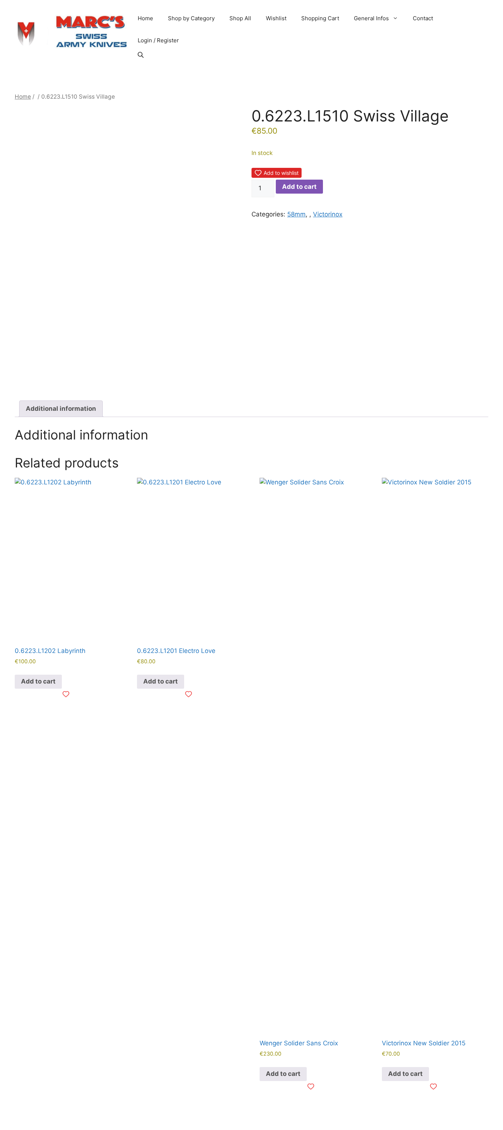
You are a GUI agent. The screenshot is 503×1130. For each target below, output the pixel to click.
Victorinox (327, 214)
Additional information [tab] (61, 408)
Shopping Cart (320, 18)
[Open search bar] (141, 55)
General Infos (371, 18)
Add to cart (299, 186)
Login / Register (158, 40)
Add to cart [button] (38, 681)
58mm (296, 214)
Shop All (240, 18)
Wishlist (276, 18)
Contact (423, 18)
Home (145, 18)
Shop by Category (191, 18)
